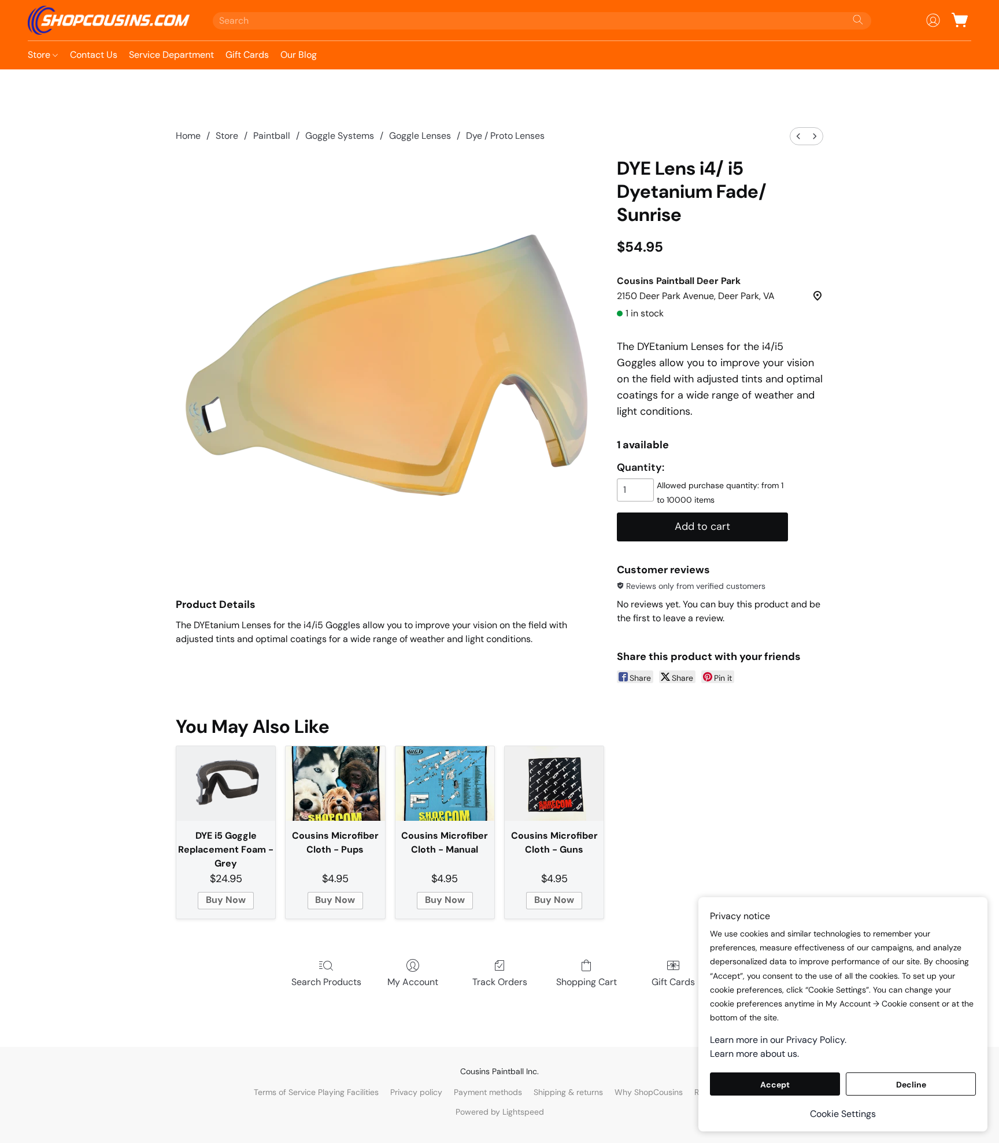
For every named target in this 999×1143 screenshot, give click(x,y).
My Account (412, 982)
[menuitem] (798, 136)
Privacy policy (416, 1092)
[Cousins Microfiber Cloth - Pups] (335, 783)
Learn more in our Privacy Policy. (778, 1040)
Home (188, 136)
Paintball (271, 136)
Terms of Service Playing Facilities (316, 1092)
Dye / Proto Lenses (505, 136)
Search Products (326, 982)
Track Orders (499, 982)
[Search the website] (858, 20)
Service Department (171, 55)
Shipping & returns (568, 1092)
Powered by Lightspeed (500, 1112)
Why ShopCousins (649, 1092)
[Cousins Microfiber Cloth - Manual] (444, 783)
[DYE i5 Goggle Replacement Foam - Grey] (225, 783)
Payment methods (488, 1092)
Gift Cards (247, 55)
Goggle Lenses (420, 136)
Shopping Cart (586, 982)
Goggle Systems (339, 136)
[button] (109, 20)
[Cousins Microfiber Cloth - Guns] (554, 783)
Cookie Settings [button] (843, 1114)
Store (40, 55)
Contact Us (93, 55)
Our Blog (298, 55)
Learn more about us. (754, 1054)
